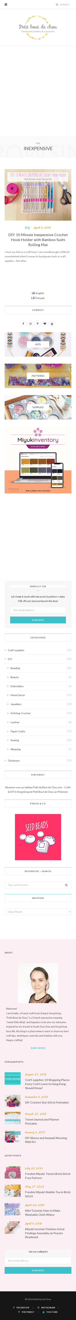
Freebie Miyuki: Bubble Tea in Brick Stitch (47, 1194)
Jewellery (16, 704)
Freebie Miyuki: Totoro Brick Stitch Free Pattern (47, 1175)
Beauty (15, 677)
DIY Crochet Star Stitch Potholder (47, 1102)
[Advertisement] (38, 96)
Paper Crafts (18, 731)
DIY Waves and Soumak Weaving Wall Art (46, 1140)
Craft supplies (16, 650)
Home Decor (18, 695)
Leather (15, 722)
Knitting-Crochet (21, 713)
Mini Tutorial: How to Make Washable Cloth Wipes (42, 1212)
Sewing (15, 740)
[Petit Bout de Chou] (38, 27)
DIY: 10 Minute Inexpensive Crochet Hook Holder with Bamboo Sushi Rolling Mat (38, 239)
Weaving (16, 749)
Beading (15, 668)
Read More (38, 1048)
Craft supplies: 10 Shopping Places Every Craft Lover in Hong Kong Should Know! (47, 1084)
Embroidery (17, 686)
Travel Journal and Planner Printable (42, 1121)
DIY (27, 227)
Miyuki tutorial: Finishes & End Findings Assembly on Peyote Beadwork (44, 1233)
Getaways (14, 760)
